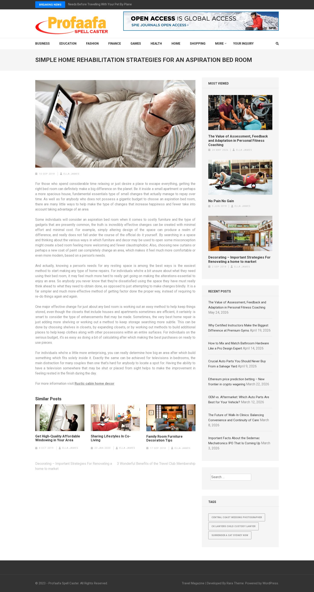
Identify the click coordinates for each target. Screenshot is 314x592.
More (219, 43)
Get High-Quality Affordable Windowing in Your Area (57, 438)
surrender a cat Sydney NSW (229, 535)
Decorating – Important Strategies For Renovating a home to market (239, 259)
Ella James (71, 173)
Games (136, 43)
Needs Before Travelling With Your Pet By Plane (100, 4)
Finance (114, 43)
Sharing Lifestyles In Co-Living (111, 438)
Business (42, 43)
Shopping (197, 43)
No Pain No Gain (221, 201)
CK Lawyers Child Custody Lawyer (233, 526)
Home (176, 43)
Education (67, 43)
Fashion (92, 43)
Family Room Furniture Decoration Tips (164, 438)
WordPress (270, 583)
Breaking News (50, 4)
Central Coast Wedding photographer (236, 517)
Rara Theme (235, 583)
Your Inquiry (243, 43)
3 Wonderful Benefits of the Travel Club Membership (156, 464)
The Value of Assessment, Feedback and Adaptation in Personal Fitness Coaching (238, 140)
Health (156, 43)
